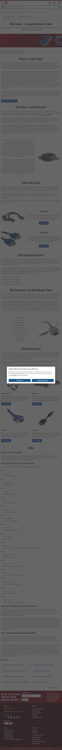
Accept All (20, 380)
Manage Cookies (43, 380)
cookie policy (13, 375)
